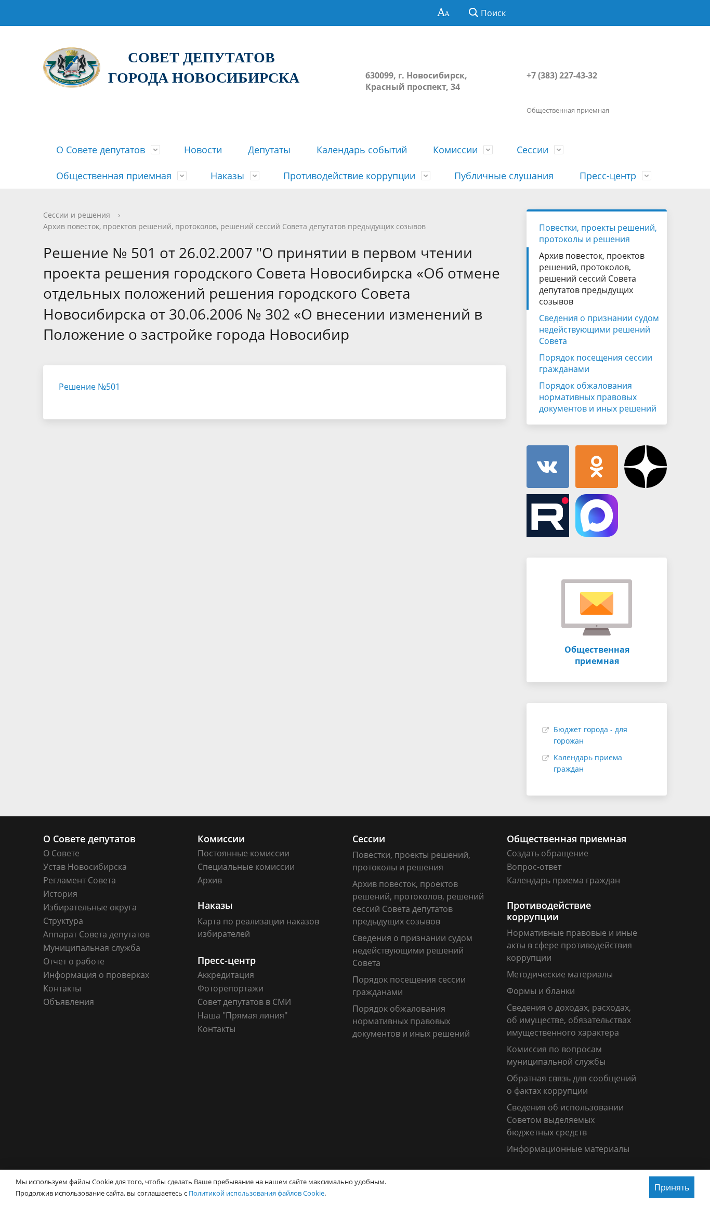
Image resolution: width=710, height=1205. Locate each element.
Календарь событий (362, 149)
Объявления (68, 1002)
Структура (63, 920)
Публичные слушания (504, 175)
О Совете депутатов (100, 149)
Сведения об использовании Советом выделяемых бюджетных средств (565, 1120)
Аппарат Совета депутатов (96, 934)
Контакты (62, 988)
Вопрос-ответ (534, 866)
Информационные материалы (568, 1149)
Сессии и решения (76, 215)
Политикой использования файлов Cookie (256, 1193)
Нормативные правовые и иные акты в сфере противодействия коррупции (572, 945)
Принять (671, 1187)
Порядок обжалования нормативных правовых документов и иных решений (597, 397)
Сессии (532, 149)
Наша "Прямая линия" (242, 1015)
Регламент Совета (79, 880)
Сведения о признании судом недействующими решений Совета (599, 329)
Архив (210, 880)
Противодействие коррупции (349, 175)
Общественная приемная (114, 175)
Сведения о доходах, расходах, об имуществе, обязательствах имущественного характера (569, 1020)
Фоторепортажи (231, 988)
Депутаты (269, 149)
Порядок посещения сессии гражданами (595, 363)
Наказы (227, 175)
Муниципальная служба (91, 948)
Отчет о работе (73, 961)
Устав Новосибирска (85, 866)
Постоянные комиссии (244, 853)
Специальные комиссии (246, 866)
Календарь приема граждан (563, 880)
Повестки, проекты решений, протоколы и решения (598, 233)
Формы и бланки (541, 991)
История (60, 893)
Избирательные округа (90, 907)
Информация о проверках (96, 975)
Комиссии (455, 149)
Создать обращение (547, 853)
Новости (203, 149)
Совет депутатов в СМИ (244, 1002)
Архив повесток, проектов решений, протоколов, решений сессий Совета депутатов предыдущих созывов (234, 226)
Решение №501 (89, 386)
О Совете (61, 853)
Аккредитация (226, 975)
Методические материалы (560, 974)
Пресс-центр (608, 175)
